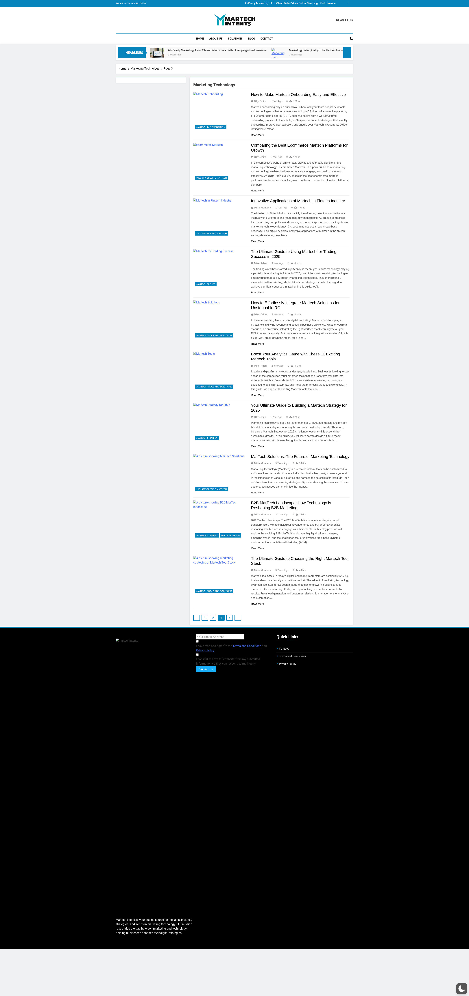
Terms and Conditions (247, 646)
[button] (461, 988)
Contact (267, 38)
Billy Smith (260, 101)
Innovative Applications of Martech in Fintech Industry (298, 201)
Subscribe (206, 669)
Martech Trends (205, 284)
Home (200, 38)
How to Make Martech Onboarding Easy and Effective (298, 94)
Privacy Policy (205, 650)
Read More (257, 134)
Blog (251, 38)
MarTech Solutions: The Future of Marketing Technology (300, 456)
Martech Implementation (210, 127)
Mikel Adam (260, 263)
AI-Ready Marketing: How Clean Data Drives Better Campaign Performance (290, 3)
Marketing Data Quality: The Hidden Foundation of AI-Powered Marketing (295, 50)
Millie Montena (262, 207)
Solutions (235, 38)
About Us (215, 38)
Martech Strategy (206, 438)
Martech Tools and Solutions (214, 335)
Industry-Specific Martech (211, 178)
